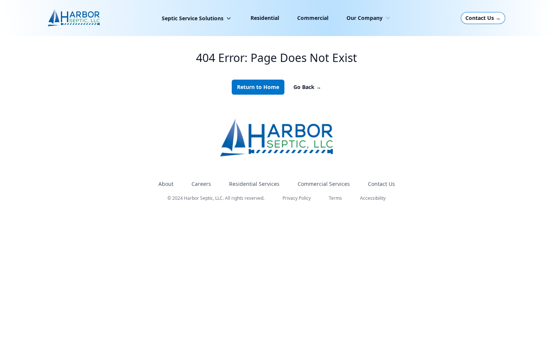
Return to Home (258, 87)
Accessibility (373, 198)
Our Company (364, 17)
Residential (265, 17)
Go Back (307, 87)
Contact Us (483, 17)
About (165, 183)
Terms (335, 198)
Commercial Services (324, 183)
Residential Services (254, 183)
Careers (201, 183)
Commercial (312, 17)
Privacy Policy (297, 198)
